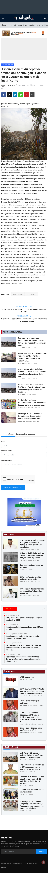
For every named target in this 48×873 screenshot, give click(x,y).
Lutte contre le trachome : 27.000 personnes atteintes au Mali (24, 310)
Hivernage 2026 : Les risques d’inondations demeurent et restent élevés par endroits (30, 416)
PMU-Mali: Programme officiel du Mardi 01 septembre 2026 (24, 619)
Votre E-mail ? (6, 451)
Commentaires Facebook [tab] (25, 434)
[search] (45, 17)
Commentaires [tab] (8, 434)
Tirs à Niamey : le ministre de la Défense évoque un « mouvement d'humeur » (32, 767)
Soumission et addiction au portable (31, 566)
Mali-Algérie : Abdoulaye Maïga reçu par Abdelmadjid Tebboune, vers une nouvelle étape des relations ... (32, 804)
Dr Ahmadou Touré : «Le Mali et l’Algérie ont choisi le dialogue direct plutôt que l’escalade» (32, 543)
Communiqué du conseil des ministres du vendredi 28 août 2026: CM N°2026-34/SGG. (32, 780)
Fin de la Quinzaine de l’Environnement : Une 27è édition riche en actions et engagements (32, 402)
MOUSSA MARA (18, 294)
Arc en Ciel (21, 348)
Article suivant (22, 316)
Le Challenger (21, 407)
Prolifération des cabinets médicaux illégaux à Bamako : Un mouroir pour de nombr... (24, 320)
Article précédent (25, 306)
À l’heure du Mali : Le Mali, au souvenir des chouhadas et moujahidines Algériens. (32, 555)
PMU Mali (12, 25)
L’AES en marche (27, 677)
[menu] (3, 17)
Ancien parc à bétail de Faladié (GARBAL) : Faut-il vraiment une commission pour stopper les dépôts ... (31, 388)
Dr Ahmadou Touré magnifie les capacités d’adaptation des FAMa (32, 591)
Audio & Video (34, 25)
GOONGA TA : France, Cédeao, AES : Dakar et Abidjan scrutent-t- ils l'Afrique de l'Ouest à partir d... (31, 717)
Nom (3, 441)
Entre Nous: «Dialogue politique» (29, 702)
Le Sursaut (21, 421)
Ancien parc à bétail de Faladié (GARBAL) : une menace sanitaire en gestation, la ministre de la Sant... (32, 373)
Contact (4, 867)
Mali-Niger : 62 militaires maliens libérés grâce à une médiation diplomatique (31, 755)
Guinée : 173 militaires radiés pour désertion (32, 790)
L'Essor (22, 549)
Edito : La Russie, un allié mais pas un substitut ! (30, 578)
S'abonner (41, 852)
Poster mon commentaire (13, 487)
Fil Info (3, 25)
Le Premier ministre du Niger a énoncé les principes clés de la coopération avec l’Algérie (23, 647)
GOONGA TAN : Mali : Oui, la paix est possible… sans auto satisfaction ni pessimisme (32, 691)
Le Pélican (22, 581)
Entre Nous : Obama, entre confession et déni (31, 729)
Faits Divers (22, 25)
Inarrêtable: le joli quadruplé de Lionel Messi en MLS (24, 628)
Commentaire (6, 460)
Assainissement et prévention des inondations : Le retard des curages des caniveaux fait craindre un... (32, 357)
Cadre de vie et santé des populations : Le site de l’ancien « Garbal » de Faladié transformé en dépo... (32, 341)
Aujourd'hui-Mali (24, 696)
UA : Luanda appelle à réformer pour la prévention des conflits (22, 637)
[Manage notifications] (43, 862)
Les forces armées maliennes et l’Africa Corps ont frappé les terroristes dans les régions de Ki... (23, 659)
